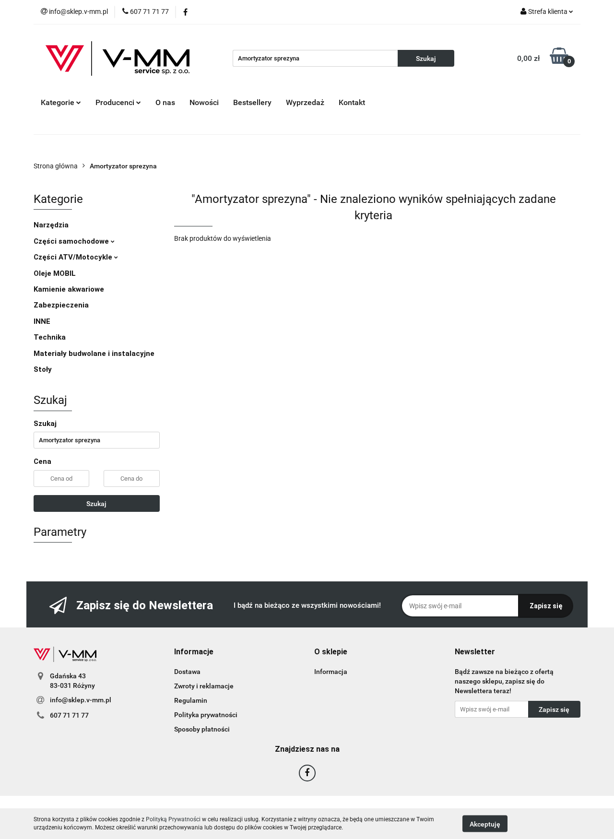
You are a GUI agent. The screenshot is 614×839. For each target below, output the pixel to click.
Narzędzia (51, 225)
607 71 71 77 (69, 715)
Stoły (43, 369)
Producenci (115, 102)
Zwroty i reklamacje (204, 686)
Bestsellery (252, 102)
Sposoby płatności (202, 729)
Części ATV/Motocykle (74, 257)
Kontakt (352, 102)
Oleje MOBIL (55, 273)
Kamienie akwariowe (69, 289)
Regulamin (190, 700)
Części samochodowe (72, 241)
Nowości (204, 102)
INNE (42, 321)
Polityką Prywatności (173, 819)
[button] (193, 652)
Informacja (330, 671)
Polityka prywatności (205, 715)
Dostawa (187, 671)
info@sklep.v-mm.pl (80, 700)
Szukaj (96, 504)
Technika (50, 337)
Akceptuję (485, 823)
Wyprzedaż (305, 102)
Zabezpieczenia (61, 305)
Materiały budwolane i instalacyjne (94, 353)
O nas (165, 102)
